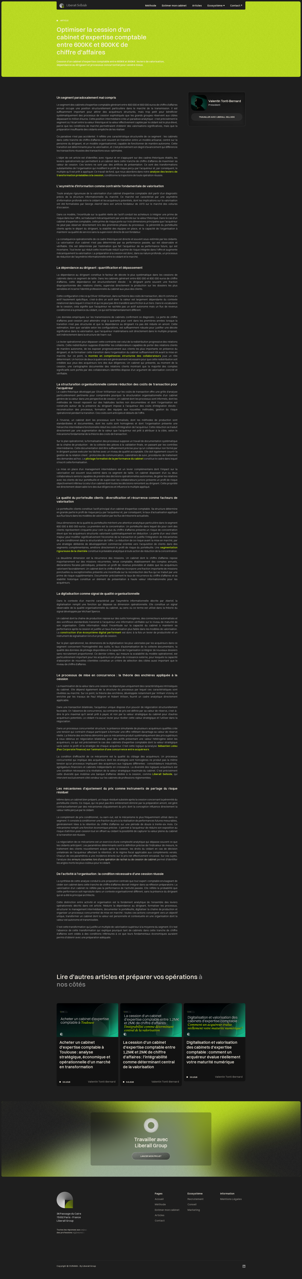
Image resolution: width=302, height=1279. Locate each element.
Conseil (191, 1204)
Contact (160, 1220)
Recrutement (195, 1199)
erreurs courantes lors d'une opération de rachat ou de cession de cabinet (114, 859)
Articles (197, 5)
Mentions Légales (231, 1199)
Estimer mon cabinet (174, 5)
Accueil (159, 1199)
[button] (215, 5)
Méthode (150, 5)
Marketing (193, 1209)
